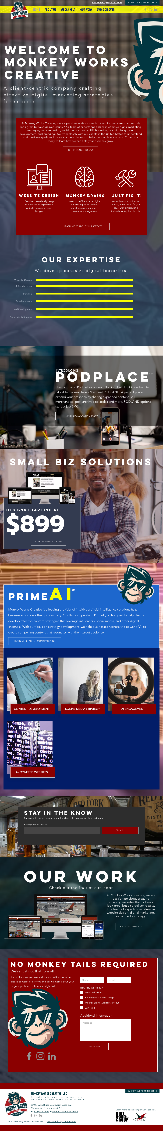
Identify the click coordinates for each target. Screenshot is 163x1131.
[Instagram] (150, 9)
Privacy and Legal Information (61, 1121)
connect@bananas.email (65, 1111)
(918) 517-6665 (41, 1111)
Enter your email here (35, 824)
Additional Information (96, 1015)
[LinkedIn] (155, 9)
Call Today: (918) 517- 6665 (107, 2)
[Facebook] (145, 9)
